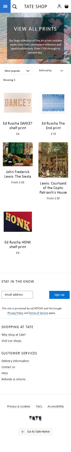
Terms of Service (38, 313)
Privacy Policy (15, 313)
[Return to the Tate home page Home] (35, 7)
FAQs (5, 373)
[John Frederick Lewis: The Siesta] (18, 155)
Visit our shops (11, 341)
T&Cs (39, 406)
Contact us (8, 367)
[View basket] (66, 7)
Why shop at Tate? (14, 335)
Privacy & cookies (18, 406)
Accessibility (56, 406)
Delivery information (15, 361)
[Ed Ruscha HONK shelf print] (18, 222)
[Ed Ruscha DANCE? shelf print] (18, 103)
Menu (6, 6)
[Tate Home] (35, 418)
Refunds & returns (14, 379)
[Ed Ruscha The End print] (53, 103)
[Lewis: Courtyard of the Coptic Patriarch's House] (53, 160)
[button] (14, 7)
